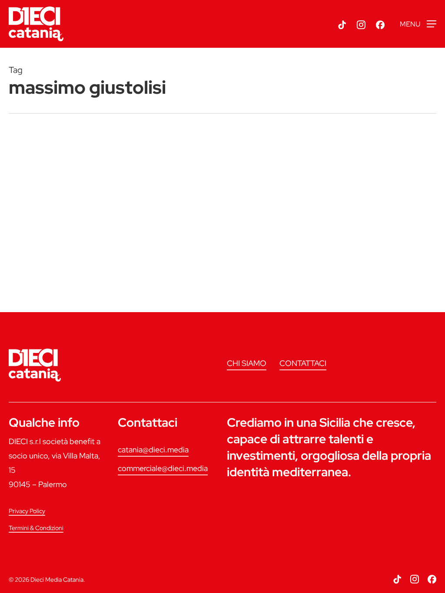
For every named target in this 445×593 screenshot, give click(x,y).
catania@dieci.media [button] (153, 450)
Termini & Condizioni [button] (36, 528)
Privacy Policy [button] (27, 511)
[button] (418, 24)
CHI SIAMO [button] (246, 363)
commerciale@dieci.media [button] (163, 468)
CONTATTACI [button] (302, 363)
